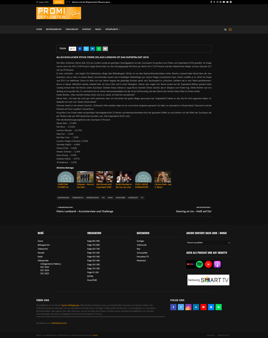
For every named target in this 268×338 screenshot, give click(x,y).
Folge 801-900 (93, 241)
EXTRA (90, 276)
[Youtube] (203, 307)
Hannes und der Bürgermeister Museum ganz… (91, 2)
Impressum (211, 335)
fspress (95, 335)
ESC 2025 (44, 274)
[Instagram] (188, 307)
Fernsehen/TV (77, 197)
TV (142, 197)
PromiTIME (92, 280)
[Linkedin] (196, 307)
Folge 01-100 (93, 273)
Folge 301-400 (93, 261)
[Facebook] (173, 307)
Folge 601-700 (93, 249)
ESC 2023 (44, 267)
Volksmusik (141, 245)
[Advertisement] (181, 14)
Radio (98, 29)
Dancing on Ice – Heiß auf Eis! (193, 211)
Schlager (140, 241)
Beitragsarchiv (53, 29)
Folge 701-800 (93, 245)
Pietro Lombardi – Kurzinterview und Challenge (85, 211)
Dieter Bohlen (63, 197)
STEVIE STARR (120, 197)
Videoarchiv (72, 29)
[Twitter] (181, 307)
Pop (138, 249)
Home (39, 29)
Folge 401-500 (93, 257)
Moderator (141, 261)
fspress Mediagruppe (70, 305)
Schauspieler (142, 253)
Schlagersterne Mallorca (50, 264)
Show (110, 197)
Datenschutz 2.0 (223, 335)
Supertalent (133, 197)
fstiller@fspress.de (58, 323)
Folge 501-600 (93, 253)
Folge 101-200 (93, 269)
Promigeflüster (93, 197)
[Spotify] (219, 307)
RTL (103, 197)
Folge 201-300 (93, 265)
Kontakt (86, 29)
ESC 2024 (44, 270)
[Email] (211, 307)
